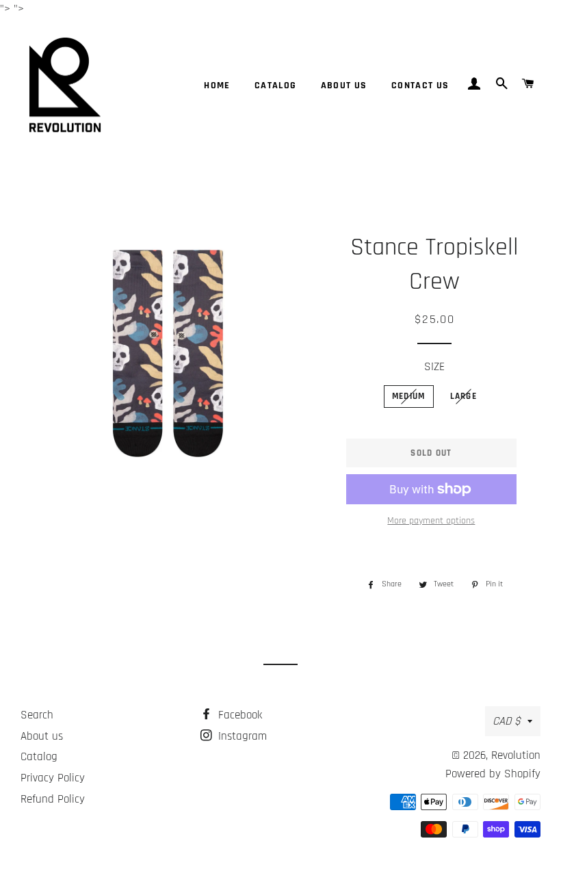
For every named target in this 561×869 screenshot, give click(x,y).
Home (217, 85)
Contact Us (420, 85)
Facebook (238, 715)
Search (37, 715)
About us (344, 85)
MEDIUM (409, 396)
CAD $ (507, 721)
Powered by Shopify (492, 773)
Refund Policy (53, 799)
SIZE (434, 366)
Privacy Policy (53, 778)
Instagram (241, 736)
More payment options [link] (431, 521)
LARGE (464, 396)
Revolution (515, 755)
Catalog (276, 85)
